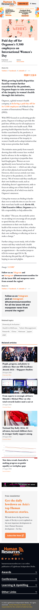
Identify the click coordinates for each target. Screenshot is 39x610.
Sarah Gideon (6, 471)
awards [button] (6, 572)
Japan (29, 331)
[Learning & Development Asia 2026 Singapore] (19, 12)
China (13, 331)
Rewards (6, 331)
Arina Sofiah (20, 61)
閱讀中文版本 (30, 75)
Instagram (8, 275)
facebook (12, 71)
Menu (34, 4)
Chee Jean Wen (6, 375)
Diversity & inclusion (11, 324)
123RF (11, 267)
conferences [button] (9, 579)
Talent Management (27, 328)
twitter (4, 71)
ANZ (4, 335)
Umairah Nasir (6, 407)
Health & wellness (9, 328)
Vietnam (21, 331)
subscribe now (16, 536)
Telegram (17, 272)
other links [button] (9, 592)
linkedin (21, 71)
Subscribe (23, 4)
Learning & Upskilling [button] (15, 585)
